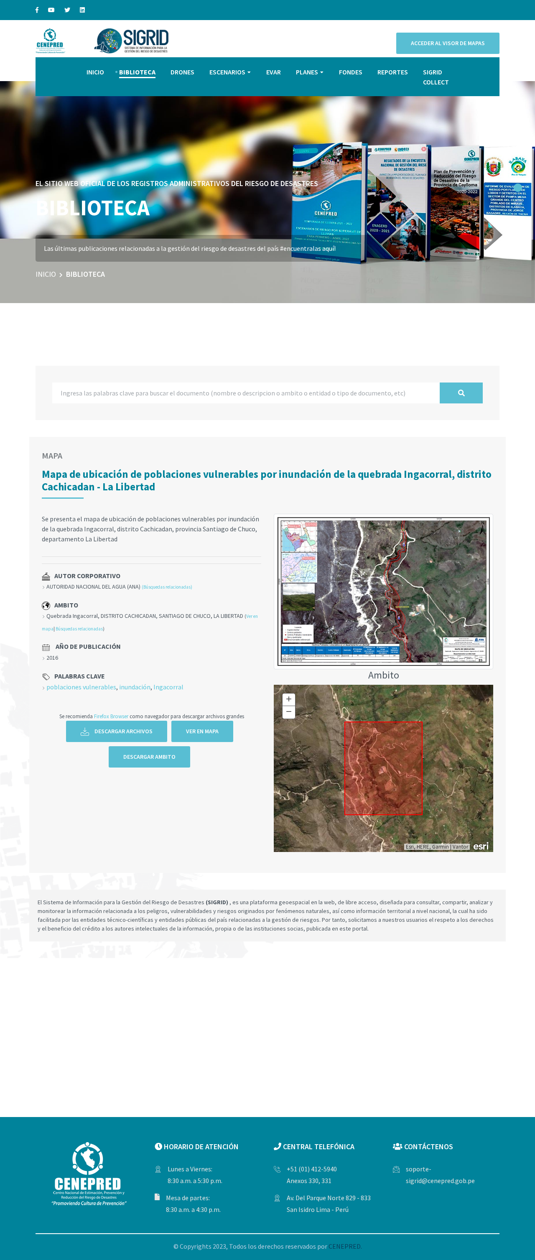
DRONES (182, 72)
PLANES (307, 72)
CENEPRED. (345, 1246)
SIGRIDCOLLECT (436, 77)
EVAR (273, 72)
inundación (134, 687)
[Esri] (481, 845)
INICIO (95, 72)
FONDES (350, 72)
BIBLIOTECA (137, 72)
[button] (518, 187)
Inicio (46, 274)
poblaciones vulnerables (81, 687)
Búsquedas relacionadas (79, 629)
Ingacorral (168, 687)
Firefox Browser (111, 716)
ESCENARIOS (227, 72)
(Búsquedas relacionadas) (167, 587)
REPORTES (392, 72)
